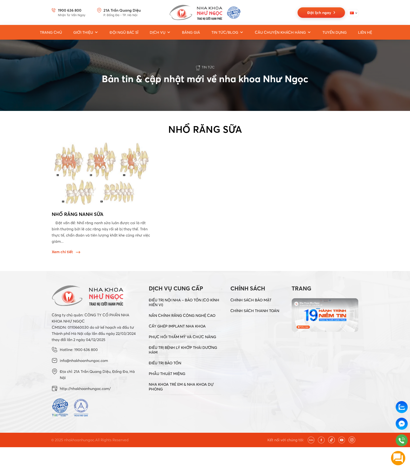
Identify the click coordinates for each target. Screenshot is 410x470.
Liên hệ (365, 32)
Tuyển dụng (334, 32)
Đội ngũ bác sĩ (124, 32)
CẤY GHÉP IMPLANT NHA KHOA (177, 326)
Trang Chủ (51, 32)
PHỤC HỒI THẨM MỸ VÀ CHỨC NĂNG (182, 336)
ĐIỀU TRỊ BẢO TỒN (165, 363)
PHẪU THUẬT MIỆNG (167, 373)
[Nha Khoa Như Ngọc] (205, 12)
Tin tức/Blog (224, 32)
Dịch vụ (157, 32)
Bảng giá (191, 32)
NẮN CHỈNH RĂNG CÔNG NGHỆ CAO (182, 315)
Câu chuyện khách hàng (280, 32)
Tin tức (208, 67)
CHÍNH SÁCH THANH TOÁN (254, 310)
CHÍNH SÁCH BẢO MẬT (250, 300)
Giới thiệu (83, 32)
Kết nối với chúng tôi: (285, 439)
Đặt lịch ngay (320, 12)
